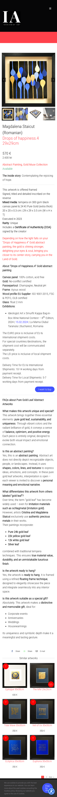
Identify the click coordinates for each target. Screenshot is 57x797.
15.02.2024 (21, 322)
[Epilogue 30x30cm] (14, 665)
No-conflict (15, 281)
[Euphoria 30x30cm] (42, 737)
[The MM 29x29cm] (42, 665)
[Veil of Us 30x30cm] (42, 701)
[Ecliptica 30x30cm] (14, 737)
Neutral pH (40, 285)
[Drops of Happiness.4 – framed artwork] (28, 80)
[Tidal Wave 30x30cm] (14, 701)
